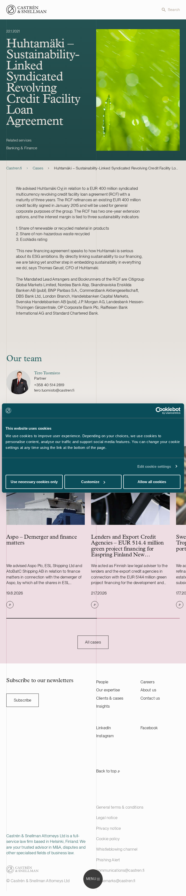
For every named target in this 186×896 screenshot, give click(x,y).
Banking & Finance (21, 148)
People (102, 681)
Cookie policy (108, 838)
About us (148, 689)
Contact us (150, 698)
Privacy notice (108, 828)
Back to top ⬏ (108, 771)
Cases (38, 168)
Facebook (149, 727)
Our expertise (108, 689)
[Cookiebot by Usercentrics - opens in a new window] (159, 410)
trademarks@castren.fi (115, 880)
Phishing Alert (108, 859)
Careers (147, 681)
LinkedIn (103, 727)
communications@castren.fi (120, 870)
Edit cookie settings (154, 466)
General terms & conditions (119, 807)
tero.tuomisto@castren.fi (54, 390)
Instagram (105, 735)
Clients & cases (110, 698)
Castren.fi (14, 168)
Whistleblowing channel (117, 849)
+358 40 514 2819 (49, 385)
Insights (103, 706)
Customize (90, 482)
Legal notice (106, 817)
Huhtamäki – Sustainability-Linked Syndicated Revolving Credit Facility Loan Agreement (117, 168)
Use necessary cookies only (34, 482)
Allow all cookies (152, 482)
